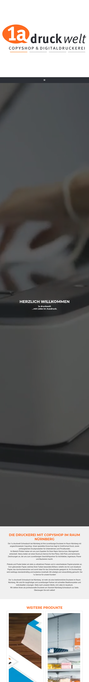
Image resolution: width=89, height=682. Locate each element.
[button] (44, 80)
